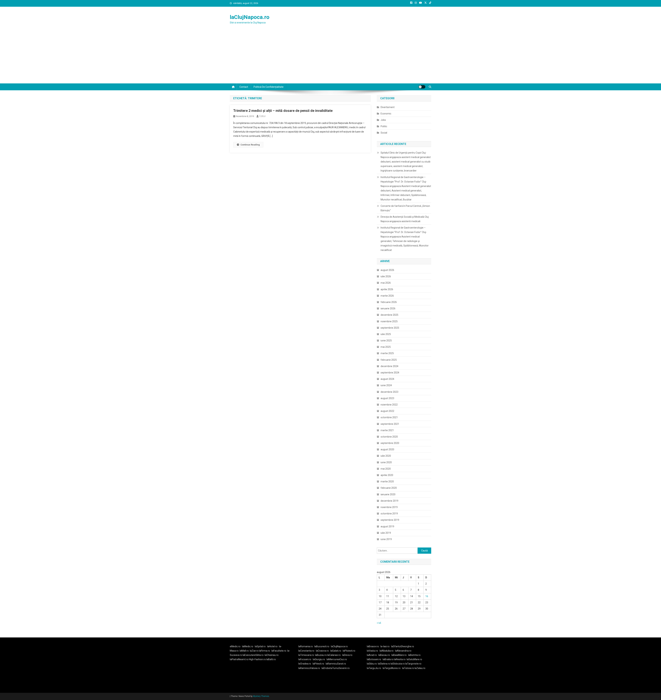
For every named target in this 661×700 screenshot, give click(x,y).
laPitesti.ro (318, 663)
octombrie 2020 (389, 436)
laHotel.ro (272, 646)
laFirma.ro (264, 650)
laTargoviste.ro (413, 663)
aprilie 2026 (387, 289)
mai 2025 (386, 347)
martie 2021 (387, 430)
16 (426, 596)
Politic (384, 126)
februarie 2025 (389, 359)
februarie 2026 (389, 302)
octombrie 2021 (389, 417)
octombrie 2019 (389, 513)
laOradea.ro (304, 663)
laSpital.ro (260, 646)
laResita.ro (400, 659)
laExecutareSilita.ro (253, 655)
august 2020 (387, 449)
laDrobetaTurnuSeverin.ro (336, 668)
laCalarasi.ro (334, 655)
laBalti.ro (271, 659)
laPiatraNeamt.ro (239, 659)
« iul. (379, 622)
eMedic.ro (235, 646)
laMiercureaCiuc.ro (337, 659)
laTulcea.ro (408, 668)
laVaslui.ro (373, 650)
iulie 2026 (386, 276)
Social (384, 132)
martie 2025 (387, 353)
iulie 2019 (386, 532)
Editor (262, 116)
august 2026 (387, 270)
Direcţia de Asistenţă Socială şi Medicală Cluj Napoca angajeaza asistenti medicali (405, 219)
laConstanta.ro (306, 650)
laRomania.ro (305, 646)
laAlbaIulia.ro (387, 650)
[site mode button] (421, 87)
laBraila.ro (388, 659)
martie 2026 (387, 295)
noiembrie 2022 (389, 404)
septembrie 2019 (390, 520)
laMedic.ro (248, 646)
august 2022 (387, 411)
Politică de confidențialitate (269, 86)
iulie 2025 (386, 334)
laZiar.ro (254, 650)
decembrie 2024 (389, 366)
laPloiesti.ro (349, 650)
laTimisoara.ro (306, 655)
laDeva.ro (347, 655)
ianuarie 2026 (388, 308)
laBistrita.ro (414, 655)
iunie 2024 (386, 385)
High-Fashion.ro (257, 659)
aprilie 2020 (387, 475)
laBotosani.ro (374, 659)
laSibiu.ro (372, 663)
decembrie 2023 (389, 391)
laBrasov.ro (373, 646)
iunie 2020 (386, 462)
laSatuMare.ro (414, 659)
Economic (386, 113)
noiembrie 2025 (389, 321)
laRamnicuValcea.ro (309, 668)
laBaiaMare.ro (399, 655)
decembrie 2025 (389, 314)
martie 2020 (387, 481)
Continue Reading (250, 144)
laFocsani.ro (304, 659)
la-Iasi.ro (385, 646)
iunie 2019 (386, 539)
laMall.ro (244, 650)
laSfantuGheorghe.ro (402, 646)
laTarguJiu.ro (375, 668)
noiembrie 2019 (389, 507)
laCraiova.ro (322, 650)
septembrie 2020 (390, 443)
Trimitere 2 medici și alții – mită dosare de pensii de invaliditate (283, 111)
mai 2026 (386, 282)
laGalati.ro (335, 650)
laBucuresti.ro (321, 646)
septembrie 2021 (390, 424)
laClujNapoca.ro (249, 17)
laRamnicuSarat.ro (336, 663)
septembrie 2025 (390, 327)
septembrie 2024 (390, 372)
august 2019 (387, 526)
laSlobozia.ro (398, 663)
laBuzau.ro (321, 655)
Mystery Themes (261, 696)
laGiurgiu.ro (320, 659)
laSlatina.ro (384, 663)
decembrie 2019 (389, 500)
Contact (243, 86)
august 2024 (387, 379)
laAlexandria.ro (403, 650)
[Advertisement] (330, 57)
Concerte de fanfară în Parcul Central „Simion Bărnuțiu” (405, 208)
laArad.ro (372, 655)
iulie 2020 (386, 455)
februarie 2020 (389, 487)
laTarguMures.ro (392, 668)
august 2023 (387, 398)
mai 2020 (386, 468)
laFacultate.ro (278, 650)
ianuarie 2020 (388, 494)
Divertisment (388, 107)
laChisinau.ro (272, 655)
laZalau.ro (420, 668)
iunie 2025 (386, 340)
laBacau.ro (384, 655)
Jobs (383, 120)
